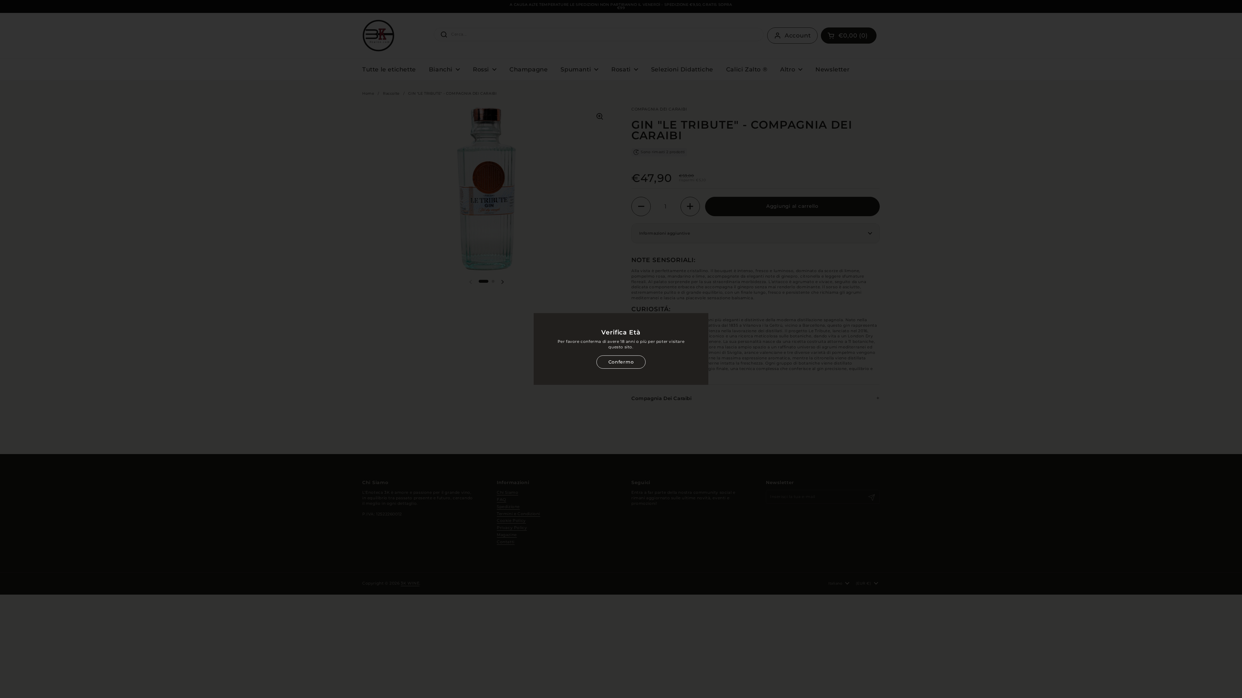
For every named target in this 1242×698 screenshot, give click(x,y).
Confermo (621, 362)
